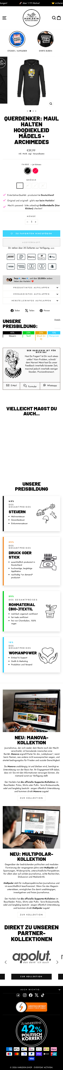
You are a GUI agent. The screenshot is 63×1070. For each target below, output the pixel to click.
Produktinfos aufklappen (31, 287)
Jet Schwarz (27, 171)
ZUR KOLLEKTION (31, 798)
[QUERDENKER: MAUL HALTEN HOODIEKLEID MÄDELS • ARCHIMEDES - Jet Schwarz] (13, 470)
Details (57, 319)
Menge (31, 216)
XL (43, 185)
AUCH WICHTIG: (31, 989)
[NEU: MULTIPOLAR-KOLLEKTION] (31, 827)
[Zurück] (5, 962)
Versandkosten (38, 153)
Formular (32, 386)
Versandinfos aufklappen (31, 294)
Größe (31, 180)
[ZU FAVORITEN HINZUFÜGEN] (7, 424)
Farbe (31, 164)
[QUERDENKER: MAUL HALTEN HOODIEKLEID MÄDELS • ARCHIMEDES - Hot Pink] (17, 470)
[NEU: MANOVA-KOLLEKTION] (31, 711)
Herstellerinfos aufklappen (31, 300)
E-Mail (13, 385)
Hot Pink (35, 171)
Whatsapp (52, 385)
